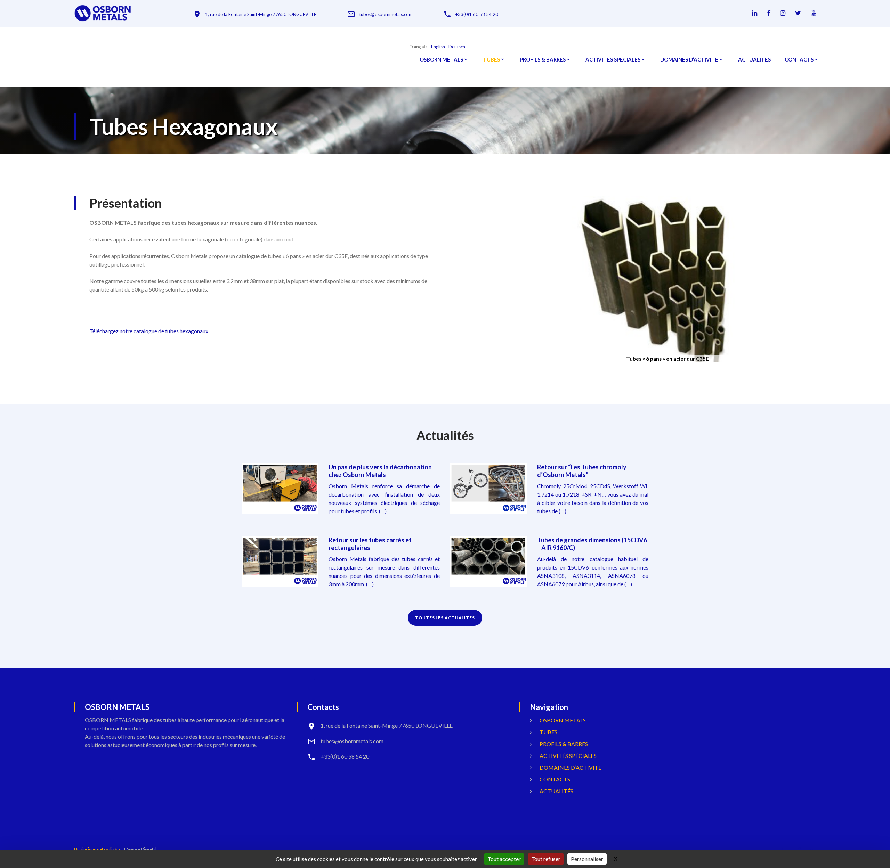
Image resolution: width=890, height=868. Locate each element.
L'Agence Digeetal (140, 849)
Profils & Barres (543, 59)
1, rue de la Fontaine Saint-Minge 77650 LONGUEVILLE (260, 14)
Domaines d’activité (689, 59)
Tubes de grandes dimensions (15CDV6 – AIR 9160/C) (592, 543)
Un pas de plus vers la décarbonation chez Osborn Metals (380, 470)
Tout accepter (504, 858)
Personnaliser (587, 858)
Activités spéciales (612, 59)
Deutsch (456, 46)
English (438, 46)
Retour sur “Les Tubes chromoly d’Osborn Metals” (581, 470)
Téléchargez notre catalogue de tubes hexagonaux (148, 331)
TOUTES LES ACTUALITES (445, 617)
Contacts (799, 59)
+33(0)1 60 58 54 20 (476, 14)
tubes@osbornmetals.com (386, 14)
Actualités (754, 59)
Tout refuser (545, 858)
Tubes (491, 59)
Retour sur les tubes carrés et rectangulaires (370, 543)
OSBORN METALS (441, 59)
